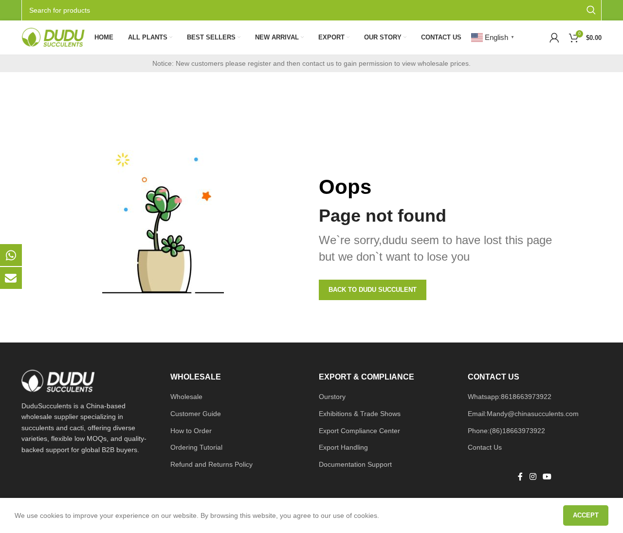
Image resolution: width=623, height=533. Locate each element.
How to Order (191, 431)
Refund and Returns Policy (211, 464)
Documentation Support (355, 464)
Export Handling (343, 447)
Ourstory (332, 396)
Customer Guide (195, 414)
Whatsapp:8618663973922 (509, 396)
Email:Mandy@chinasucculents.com (523, 414)
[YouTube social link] (546, 477)
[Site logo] (53, 37)
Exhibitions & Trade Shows (360, 414)
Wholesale (186, 396)
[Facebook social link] (520, 477)
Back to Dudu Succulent (373, 289)
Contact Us (485, 447)
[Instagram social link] (532, 477)
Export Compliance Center (359, 431)
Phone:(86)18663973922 (506, 431)
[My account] (554, 37)
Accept (586, 515)
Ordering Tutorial (196, 447)
